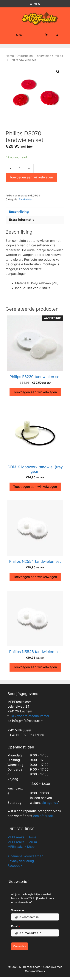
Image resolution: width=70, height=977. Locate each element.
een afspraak (42, 816)
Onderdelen (24, 56)
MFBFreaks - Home (22, 837)
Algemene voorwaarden (25, 856)
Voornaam (17, 910)
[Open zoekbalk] (57, 35)
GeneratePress (35, 971)
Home (10, 56)
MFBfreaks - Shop (21, 847)
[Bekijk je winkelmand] (46, 35)
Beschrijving (19, 212)
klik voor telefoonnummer (30, 716)
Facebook (14, 865)
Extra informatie (21, 220)
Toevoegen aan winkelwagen (31, 177)
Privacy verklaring (20, 861)
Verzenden (19, 946)
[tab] (35, 212)
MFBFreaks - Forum (22, 842)
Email (15, 926)
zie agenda (50, 803)
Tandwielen (43, 56)
